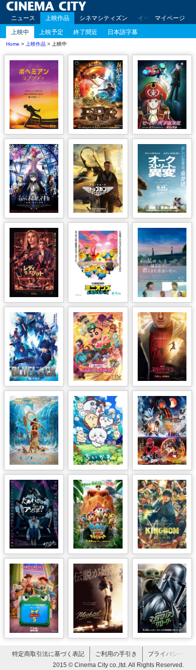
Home (13, 44)
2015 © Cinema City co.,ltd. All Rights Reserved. (118, 664)
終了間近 (85, 32)
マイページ (170, 18)
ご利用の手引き (116, 653)
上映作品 (57, 18)
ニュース (23, 18)
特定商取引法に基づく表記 (48, 653)
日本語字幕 (123, 32)
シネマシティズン (103, 18)
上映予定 (51, 32)
